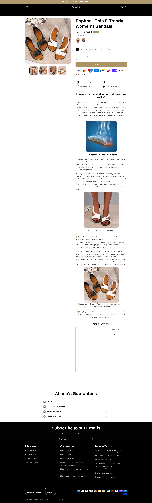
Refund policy (39, 499)
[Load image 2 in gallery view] (43, 70)
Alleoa (31, 499)
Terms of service (58, 499)
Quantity (78, 54)
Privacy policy (48, 499)
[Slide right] (69, 70)
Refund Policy (30, 454)
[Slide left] (27, 70)
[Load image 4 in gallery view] (62, 70)
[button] (27, 7)
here (102, 456)
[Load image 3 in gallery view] (52, 70)
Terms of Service (32, 458)
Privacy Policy (30, 450)
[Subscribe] (90, 439)
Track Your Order (32, 463)
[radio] (78, 40)
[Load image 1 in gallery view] (34, 70)
